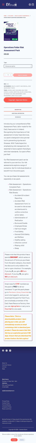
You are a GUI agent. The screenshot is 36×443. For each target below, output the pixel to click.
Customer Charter (6, 365)
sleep (20, 95)
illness (11, 92)
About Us (4, 363)
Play (11, 93)
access (10, 90)
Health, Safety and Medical (20, 86)
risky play (15, 95)
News (3, 369)
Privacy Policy (5, 401)
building (18, 90)
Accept (14, 439)
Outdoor (6, 93)
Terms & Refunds (6, 405)
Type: (5, 62)
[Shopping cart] (33, 4)
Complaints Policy (6, 407)
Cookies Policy (6, 403)
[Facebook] (3, 350)
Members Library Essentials (19, 292)
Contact (4, 367)
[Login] (30, 4)
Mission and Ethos (6, 409)
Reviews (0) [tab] (18, 117)
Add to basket (22, 75)
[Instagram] (7, 350)
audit (14, 90)
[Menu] (3, 4)
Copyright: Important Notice (18, 100)
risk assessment (18, 93)
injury (22, 92)
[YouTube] (10, 350)
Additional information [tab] (18, 113)
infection (16, 92)
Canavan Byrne (23, 429)
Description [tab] (18, 109)
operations (27, 92)
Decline (22, 439)
